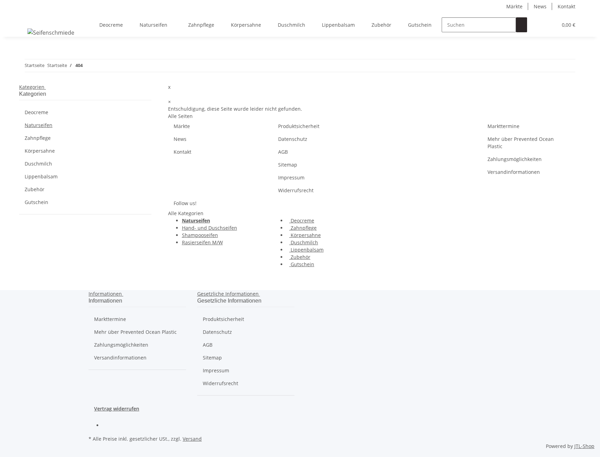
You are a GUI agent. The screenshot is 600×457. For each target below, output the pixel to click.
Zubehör (299, 257)
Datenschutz (292, 139)
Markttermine (503, 126)
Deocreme (301, 220)
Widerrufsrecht (296, 190)
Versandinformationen (514, 172)
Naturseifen (38, 125)
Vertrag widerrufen (116, 408)
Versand (192, 438)
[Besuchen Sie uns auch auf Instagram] (108, 426)
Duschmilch (303, 242)
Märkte (514, 6)
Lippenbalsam (306, 249)
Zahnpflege (303, 228)
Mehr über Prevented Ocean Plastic (521, 143)
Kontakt (566, 6)
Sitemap (287, 164)
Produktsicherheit (298, 126)
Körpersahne (305, 235)
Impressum (291, 177)
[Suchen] (521, 24)
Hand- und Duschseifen (209, 228)
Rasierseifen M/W (202, 242)
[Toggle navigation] (27, 19)
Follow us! (185, 203)
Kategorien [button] (32, 87)
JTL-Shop (584, 446)
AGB (283, 152)
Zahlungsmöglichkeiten (515, 159)
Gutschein (301, 264)
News (540, 6)
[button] (538, 25)
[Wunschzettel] (549, 25)
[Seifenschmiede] (50, 32)
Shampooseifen (200, 235)
